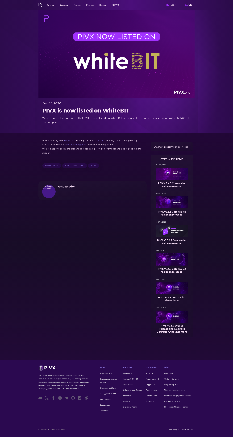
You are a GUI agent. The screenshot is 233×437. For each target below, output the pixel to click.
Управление (105, 405)
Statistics (127, 396)
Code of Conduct (171, 379)
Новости (103, 5)
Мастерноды (105, 399)
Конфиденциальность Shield (109, 381)
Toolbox (149, 373)
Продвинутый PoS (108, 388)
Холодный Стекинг (108, 394)
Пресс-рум (168, 373)
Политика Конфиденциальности (177, 396)
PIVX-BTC (101, 140)
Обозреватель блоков (132, 390)
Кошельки (64, 5)
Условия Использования (174, 390)
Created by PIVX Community (180, 429)
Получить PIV (106, 373)
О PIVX (115, 5)
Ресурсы (90, 5)
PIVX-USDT (69, 140)
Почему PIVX (151, 396)
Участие (77, 5)
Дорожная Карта (130, 407)
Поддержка (150, 379)
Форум (148, 384)
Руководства (151, 390)
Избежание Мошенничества (176, 407)
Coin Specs (128, 384)
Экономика (104, 410)
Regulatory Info (171, 384)
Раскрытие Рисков (172, 401)
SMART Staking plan (75, 144)
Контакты (150, 401)
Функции (50, 5)
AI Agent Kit (128, 379)
